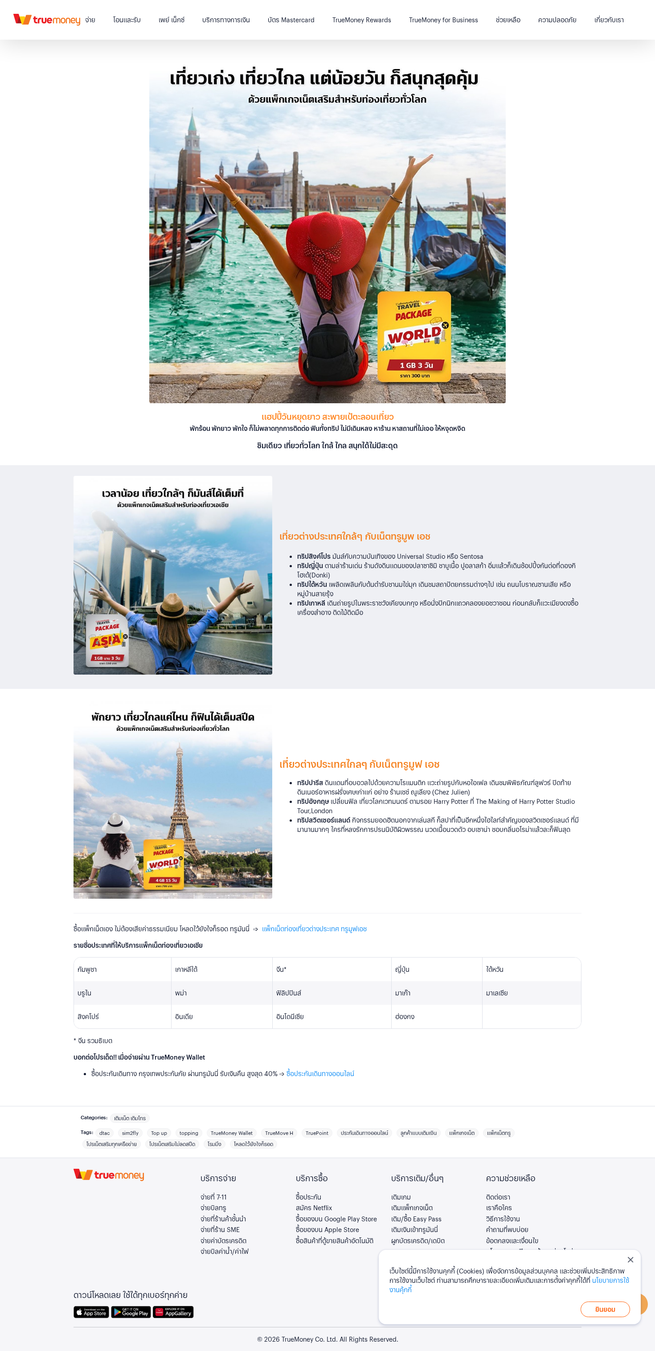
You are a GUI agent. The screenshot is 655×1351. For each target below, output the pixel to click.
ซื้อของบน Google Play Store (336, 1218)
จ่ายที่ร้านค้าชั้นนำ (223, 1218)
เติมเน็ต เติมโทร (130, 1118)
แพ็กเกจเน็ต (462, 1132)
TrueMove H (279, 1132)
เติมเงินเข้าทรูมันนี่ (414, 1229)
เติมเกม (401, 1196)
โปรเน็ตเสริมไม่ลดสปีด (172, 1143)
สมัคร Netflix (314, 1207)
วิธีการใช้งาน (503, 1218)
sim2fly (130, 1132)
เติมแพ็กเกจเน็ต (412, 1207)
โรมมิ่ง (214, 1143)
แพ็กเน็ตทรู (499, 1132)
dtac (104, 1132)
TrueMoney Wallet (232, 1132)
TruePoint (317, 1132)
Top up (159, 1132)
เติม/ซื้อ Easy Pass (416, 1218)
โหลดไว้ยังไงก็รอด (253, 1143)
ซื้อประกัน (308, 1196)
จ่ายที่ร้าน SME (220, 1229)
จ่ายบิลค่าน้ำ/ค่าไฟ (225, 1251)
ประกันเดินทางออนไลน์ (364, 1132)
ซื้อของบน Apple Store (327, 1229)
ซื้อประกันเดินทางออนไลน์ (320, 1073)
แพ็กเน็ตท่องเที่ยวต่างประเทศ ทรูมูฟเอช (314, 928)
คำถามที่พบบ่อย (507, 1229)
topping (189, 1132)
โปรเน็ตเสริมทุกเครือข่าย (111, 1143)
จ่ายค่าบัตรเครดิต (223, 1240)
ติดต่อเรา (498, 1196)
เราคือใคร (499, 1207)
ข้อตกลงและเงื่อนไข (512, 1240)
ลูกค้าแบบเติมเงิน (419, 1132)
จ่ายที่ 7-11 (214, 1196)
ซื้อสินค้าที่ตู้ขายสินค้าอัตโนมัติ (334, 1240)
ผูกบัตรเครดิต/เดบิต (418, 1240)
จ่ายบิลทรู (213, 1207)
